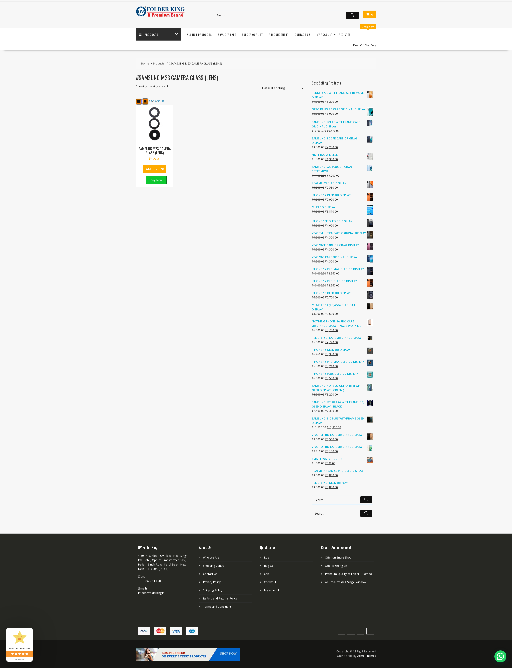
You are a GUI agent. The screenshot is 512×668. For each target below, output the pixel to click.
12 (150, 101)
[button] (500, 656)
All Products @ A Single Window (345, 582)
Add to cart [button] (152, 169)
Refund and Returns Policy (220, 598)
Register (345, 34)
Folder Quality (252, 34)
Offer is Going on (336, 566)
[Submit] (352, 15)
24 (154, 101)
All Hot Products (199, 34)
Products (151, 34)
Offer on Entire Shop (338, 557)
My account (271, 590)
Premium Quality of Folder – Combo (348, 574)
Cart (266, 574)
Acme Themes (366, 656)
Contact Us (302, 34)
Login (267, 557)
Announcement (279, 34)
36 (158, 101)
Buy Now (156, 180)
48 (163, 101)
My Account (324, 34)
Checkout (270, 582)
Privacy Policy (212, 582)
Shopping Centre (213, 566)
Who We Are (211, 557)
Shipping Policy (212, 590)
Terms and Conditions (217, 606)
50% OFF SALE (227, 34)
